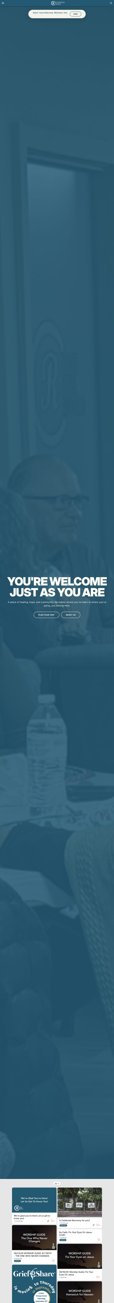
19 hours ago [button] (18, 1258)
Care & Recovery (46, 13)
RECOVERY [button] (63, 1225)
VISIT (75, 14)
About (35, 13)
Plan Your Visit (46, 615)
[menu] (3, 3)
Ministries (58, 13)
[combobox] (57, 1183)
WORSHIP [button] (17, 1261)
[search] (111, 3)
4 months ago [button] (18, 1221)
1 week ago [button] (62, 1237)
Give (65, 13)
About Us (71, 615)
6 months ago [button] (63, 1223)
